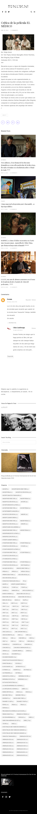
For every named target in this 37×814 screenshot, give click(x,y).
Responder (28, 300)
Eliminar (34, 300)
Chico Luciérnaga (19, 327)
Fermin (9, 299)
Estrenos (3, 159)
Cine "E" (4, 115)
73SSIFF (3, 201)
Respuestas (12, 323)
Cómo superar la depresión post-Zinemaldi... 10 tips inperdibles (18, 205)
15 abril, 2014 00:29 (17, 330)
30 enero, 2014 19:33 (12, 301)
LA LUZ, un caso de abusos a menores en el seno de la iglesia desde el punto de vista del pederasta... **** (18, 281)
